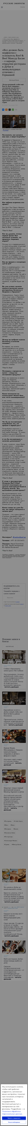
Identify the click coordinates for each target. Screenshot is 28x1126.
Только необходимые (14, 1122)
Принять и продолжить (14, 1118)
